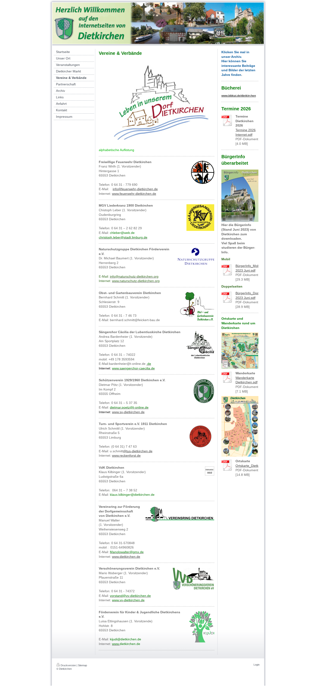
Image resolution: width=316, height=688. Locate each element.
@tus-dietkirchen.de (137, 451)
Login (257, 664)
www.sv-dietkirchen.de (128, 412)
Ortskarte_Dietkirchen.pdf (254, 466)
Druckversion (68, 665)
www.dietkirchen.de (126, 556)
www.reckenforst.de (126, 455)
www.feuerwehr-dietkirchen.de (134, 193)
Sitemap (82, 665)
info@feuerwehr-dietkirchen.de (135, 189)
